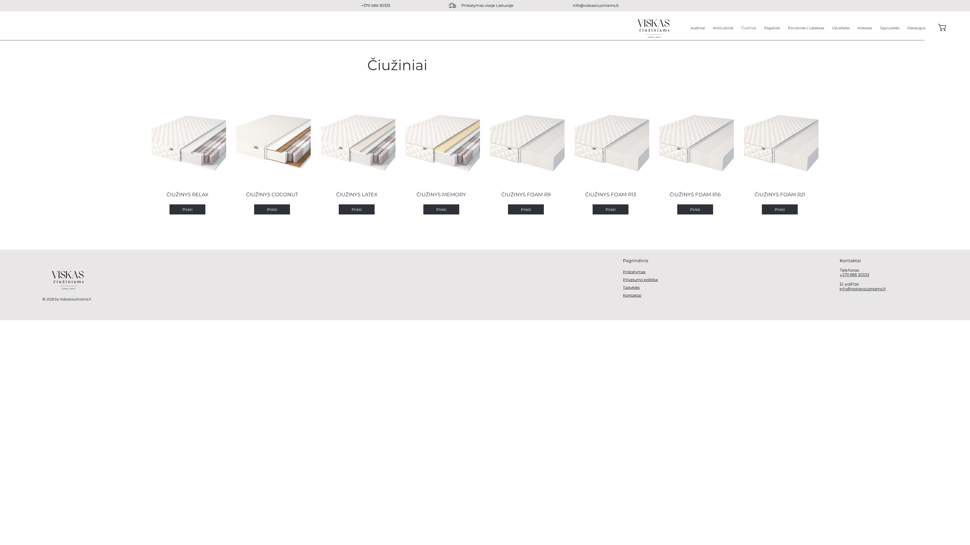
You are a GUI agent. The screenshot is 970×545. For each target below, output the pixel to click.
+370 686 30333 (854, 275)
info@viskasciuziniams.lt (596, 5)
